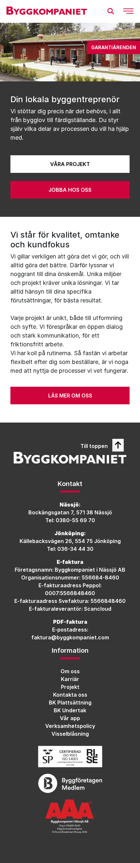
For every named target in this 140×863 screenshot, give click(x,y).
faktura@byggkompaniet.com (70, 637)
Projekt (70, 687)
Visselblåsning (70, 734)
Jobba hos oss (70, 190)
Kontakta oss (70, 694)
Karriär (70, 679)
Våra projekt (70, 164)
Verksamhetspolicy (70, 726)
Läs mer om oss (70, 395)
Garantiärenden (113, 47)
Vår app (70, 718)
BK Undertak (70, 710)
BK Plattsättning (70, 702)
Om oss (70, 671)
